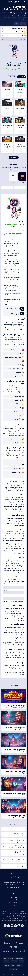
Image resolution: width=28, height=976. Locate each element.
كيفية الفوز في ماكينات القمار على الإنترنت (14, 885)
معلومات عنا (14, 897)
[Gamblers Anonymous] (16, 943)
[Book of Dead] (20, 107)
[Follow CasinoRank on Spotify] (8, 925)
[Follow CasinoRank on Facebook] (22, 925)
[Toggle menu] (24, 1)
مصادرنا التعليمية (13, 325)
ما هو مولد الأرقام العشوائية (13, 887)
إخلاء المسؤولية (4, 974)
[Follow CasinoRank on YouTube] (12, 925)
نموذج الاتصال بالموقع (11, 224)
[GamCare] (8, 943)
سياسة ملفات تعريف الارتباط (13, 974)
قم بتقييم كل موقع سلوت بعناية (15, 233)
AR (14, 929)
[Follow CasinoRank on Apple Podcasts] (5, 925)
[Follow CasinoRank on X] (15, 925)
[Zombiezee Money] (20, 125)
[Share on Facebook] (21, 23)
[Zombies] (20, 144)
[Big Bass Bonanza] (20, 89)
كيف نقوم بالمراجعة (13, 902)
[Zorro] (7, 107)
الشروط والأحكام (22, 974)
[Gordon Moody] (13, 947)
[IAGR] (21, 943)
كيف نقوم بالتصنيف (13, 905)
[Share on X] (24, 23)
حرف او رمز (14, 879)
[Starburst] (7, 89)
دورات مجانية (11, 263)
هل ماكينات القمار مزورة (14, 877)
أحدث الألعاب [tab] (11, 77)
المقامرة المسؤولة (20, 627)
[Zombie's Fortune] (7, 144)
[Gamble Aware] (15, 951)
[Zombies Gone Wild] (7, 125)
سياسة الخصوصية (13, 900)
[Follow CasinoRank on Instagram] (18, 925)
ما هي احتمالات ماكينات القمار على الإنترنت (13, 882)
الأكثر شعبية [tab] (20, 77)
